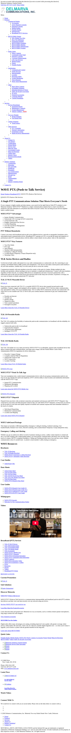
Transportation (12, 178)
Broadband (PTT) (15, 194)
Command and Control (18, 70)
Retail (10, 176)
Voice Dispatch (16, 80)
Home (6, 18)
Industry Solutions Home (15, 181)
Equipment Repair (17, 106)
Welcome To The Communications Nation (16, 502)
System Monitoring (17, 78)
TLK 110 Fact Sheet (10, 474)
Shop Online (20, 5)
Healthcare (11, 168)
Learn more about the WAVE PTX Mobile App (14, 389)
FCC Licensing (16, 128)
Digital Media (12, 145)
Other (9, 85)
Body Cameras (31, 638)
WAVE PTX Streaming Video (13, 561)
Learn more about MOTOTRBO (10, 630)
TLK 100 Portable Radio (11, 546)
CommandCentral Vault (19, 55)
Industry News (12, 155)
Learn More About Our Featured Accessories (12, 608)
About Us (7, 138)
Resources (7, 566)
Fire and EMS (12, 166)
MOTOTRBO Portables (19, 43)
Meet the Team (12, 148)
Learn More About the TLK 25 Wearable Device (15, 307)
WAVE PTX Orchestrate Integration (15, 556)
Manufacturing (12, 173)
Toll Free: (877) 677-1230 (8, 5)
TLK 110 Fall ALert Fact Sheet (13, 476)
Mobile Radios (16, 28)
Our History (11, 141)
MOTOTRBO (5, 639)
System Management (18, 110)
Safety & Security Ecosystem (20, 91)
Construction (12, 163)
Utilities (10, 180)
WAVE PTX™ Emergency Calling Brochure (17, 455)
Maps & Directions (13, 151)
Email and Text (16, 71)
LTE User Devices (17, 60)
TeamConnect (16, 123)
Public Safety (12, 51)
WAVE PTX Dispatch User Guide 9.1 (15, 488)
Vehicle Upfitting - (19, 111)
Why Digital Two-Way (18, 38)
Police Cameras (16, 53)
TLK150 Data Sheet (10, 479)
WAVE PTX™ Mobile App (12, 552)
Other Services (12, 126)
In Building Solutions (18, 88)
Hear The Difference (18, 40)
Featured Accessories (18, 95)
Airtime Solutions (13, 121)
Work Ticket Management (19, 81)
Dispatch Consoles (17, 56)
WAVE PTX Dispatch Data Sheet (14, 481)
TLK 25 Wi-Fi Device (10, 544)
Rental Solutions (16, 116)
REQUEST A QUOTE (7, 574)
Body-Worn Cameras (18, 86)
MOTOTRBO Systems (19, 48)
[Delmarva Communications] (18, 13)
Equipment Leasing (17, 131)
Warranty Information (18, 130)
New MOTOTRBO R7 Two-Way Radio (9, 680)
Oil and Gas (11, 175)
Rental (49, 638)
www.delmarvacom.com (11, 668)
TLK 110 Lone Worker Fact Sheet (14, 477)
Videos (10, 158)
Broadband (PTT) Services (20, 33)
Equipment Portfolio (18, 41)
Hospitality (11, 170)
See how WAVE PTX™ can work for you (13, 604)
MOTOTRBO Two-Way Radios (9, 620)
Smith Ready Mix (9, 463)
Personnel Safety (17, 76)
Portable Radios (16, 30)
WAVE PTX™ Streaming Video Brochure (16, 456)
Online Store (12, 153)
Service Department (14, 105)
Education (11, 165)
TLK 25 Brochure (9, 451)
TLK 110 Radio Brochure (12, 453)
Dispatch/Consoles (17, 26)
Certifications (12, 143)
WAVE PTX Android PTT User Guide (15, 491)
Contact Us (11, 140)
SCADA (14, 93)
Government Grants (14, 150)
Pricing (6, 567)
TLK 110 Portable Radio (11, 547)
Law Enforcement (13, 171)
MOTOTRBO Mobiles (18, 45)
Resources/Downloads (14, 156)
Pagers (14, 63)
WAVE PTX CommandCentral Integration (16, 557)
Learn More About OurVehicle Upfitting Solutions (10, 688)
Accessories (15, 23)
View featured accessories (8, 616)
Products (7, 20)
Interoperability (16, 73)
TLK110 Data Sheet (10, 472)
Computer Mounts (17, 96)
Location (14, 75)
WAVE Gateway (9, 559)
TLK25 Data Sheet (10, 471)
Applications (12, 68)
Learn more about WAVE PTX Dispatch (12, 415)
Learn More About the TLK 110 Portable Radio (15, 334)
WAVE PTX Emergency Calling (13, 562)
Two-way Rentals (13, 115)
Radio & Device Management (20, 133)
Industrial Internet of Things (20, 90)
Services (6, 103)
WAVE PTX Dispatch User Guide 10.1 (15, 490)
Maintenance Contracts (18, 108)
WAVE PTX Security (10, 500)
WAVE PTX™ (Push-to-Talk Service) (10, 596)
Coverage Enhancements (19, 58)
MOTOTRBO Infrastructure (20, 46)
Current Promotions (17, 98)
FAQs (6, 564)
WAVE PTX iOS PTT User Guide (14, 493)
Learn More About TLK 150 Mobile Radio (13, 364)
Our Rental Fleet (17, 118)
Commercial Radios (14, 21)
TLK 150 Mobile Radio (11, 549)
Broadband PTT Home (11, 571)
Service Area (12, 146)
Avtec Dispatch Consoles (19, 25)
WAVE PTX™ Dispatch (11, 554)
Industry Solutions (9, 161)
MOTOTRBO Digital (14, 36)
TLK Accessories (9, 551)
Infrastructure (16, 31)
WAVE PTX (23, 638)
